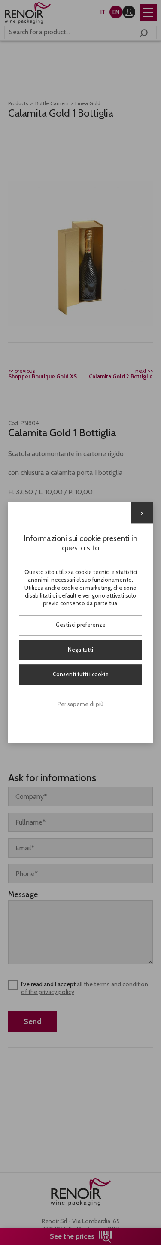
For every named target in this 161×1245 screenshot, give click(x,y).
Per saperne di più (80, 704)
